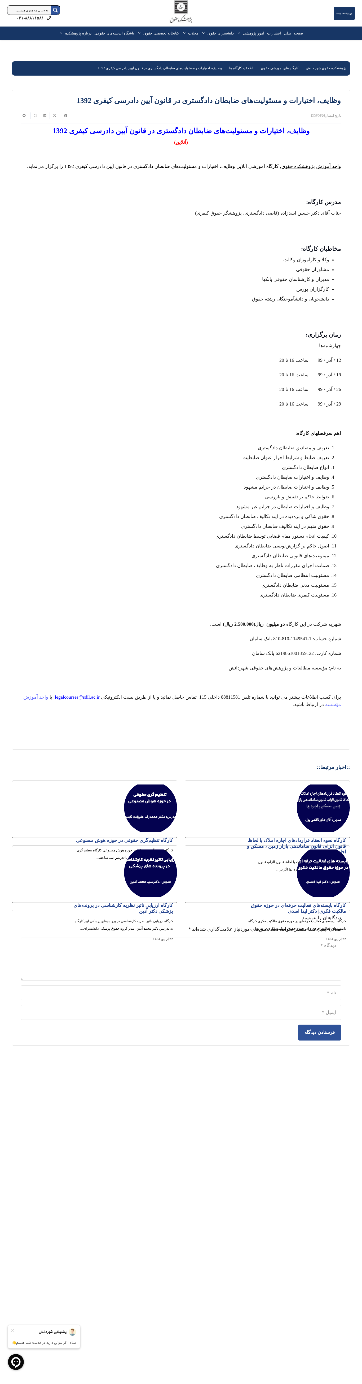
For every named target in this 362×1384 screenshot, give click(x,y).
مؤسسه (333, 704)
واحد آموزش (328, 166)
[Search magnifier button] (55, 10)
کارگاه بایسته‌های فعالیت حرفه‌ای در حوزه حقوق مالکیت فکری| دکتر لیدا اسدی (298, 908)
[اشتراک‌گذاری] (64, 115)
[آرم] (181, 14)
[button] (240, 33)
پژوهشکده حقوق (298, 166)
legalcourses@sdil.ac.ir (77, 697)
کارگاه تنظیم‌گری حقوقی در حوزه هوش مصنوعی (124, 840)
